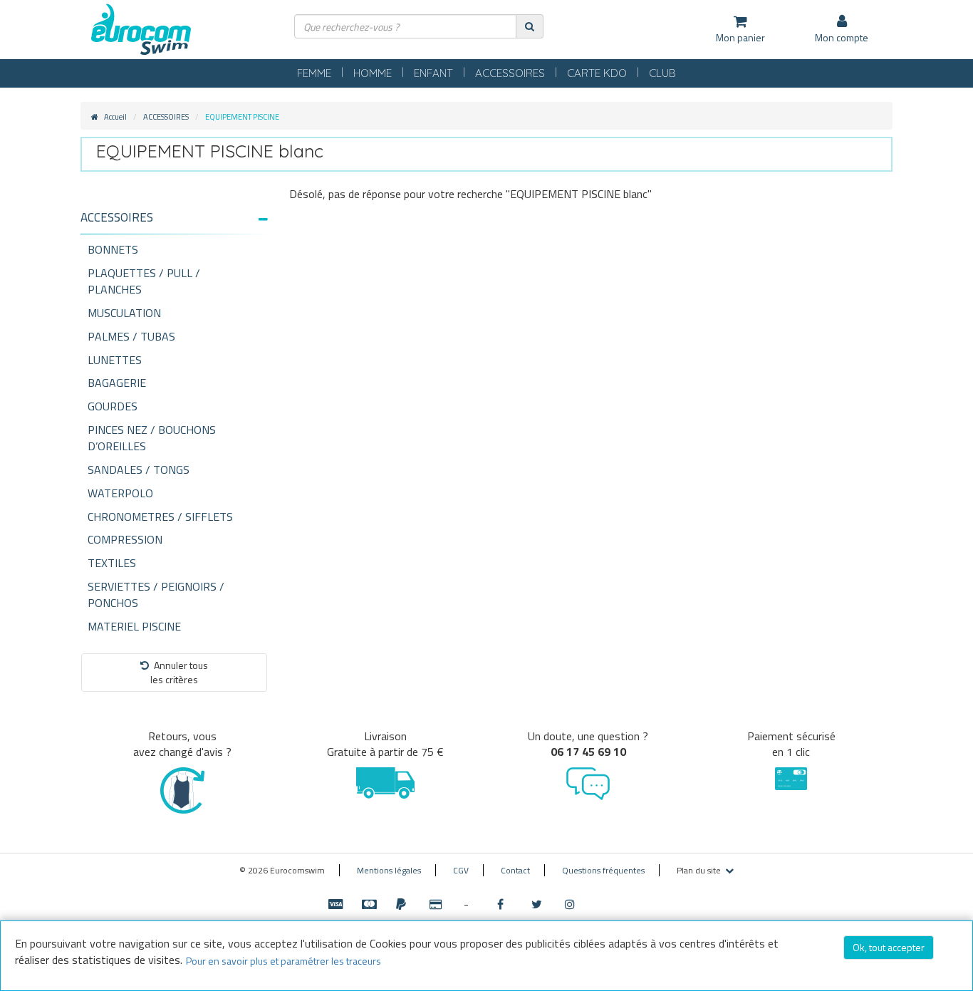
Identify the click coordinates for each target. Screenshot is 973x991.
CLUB (662, 73)
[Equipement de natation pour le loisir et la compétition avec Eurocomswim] (141, 30)
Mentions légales (389, 870)
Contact (515, 870)
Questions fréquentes (603, 870)
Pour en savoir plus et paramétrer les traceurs (283, 960)
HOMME (372, 73)
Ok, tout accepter (889, 947)
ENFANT (433, 73)
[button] (174, 217)
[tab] (174, 223)
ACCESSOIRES (510, 73)
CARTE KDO (597, 73)
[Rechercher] (529, 26)
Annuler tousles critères (179, 672)
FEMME (314, 73)
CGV (461, 870)
